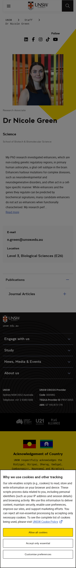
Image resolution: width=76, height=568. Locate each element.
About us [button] (11, 373)
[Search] (67, 6)
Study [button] (9, 350)
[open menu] (8, 6)
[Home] (38, 6)
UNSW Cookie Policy (48, 522)
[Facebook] (33, 39)
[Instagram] (40, 39)
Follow (55, 33)
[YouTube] (55, 39)
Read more (12, 212)
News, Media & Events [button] (22, 362)
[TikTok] (48, 39)
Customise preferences (38, 554)
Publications (15, 280)
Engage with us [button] (17, 339)
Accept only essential (38, 543)
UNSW (8, 20)
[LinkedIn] (26, 39)
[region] (38, 519)
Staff (29, 20)
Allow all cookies (38, 532)
